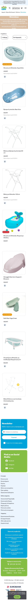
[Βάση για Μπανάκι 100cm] (14, 180)
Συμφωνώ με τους (14, 443)
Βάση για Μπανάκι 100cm (12, 194)
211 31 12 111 (15, 564)
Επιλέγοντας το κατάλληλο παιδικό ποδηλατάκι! (14, 549)
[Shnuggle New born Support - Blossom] (14, 262)
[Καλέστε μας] (10, 8)
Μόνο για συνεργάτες (7, 488)
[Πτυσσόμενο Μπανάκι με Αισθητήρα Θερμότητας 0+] (14, 343)
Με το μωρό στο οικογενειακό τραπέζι (14, 542)
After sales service (6, 521)
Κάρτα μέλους (5, 505)
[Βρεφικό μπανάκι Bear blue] (14, 95)
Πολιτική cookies (6, 508)
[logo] (4, 8)
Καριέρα (3, 485)
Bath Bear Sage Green (10, 318)
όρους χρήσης (18, 443)
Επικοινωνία (4, 479)
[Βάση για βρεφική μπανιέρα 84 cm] (14, 136)
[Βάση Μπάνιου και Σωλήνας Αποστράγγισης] (14, 384)
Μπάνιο (18, 12)
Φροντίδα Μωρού (10, 12)
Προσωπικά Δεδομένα (7, 492)
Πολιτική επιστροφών (7, 510)
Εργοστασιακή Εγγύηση (7, 516)
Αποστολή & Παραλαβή (7, 499)
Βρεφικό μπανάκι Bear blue (12, 109)
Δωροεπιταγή (5, 523)
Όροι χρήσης (4, 490)
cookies (23, 593)
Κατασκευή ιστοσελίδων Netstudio (14, 583)
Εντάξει (17, 597)
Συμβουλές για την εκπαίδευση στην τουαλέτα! (14, 553)
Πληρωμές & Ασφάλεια (7, 503)
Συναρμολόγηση (5, 518)
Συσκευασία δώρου (6, 501)
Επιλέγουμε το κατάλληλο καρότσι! (14, 535)
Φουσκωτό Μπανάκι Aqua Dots (14, 68)
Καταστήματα (5, 481)
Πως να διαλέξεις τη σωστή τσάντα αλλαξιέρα (14, 538)
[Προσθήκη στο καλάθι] (5, 76)
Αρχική (3, 12)
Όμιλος (3, 483)
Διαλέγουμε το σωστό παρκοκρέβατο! (14, 545)
